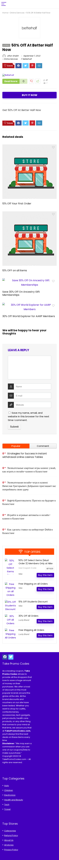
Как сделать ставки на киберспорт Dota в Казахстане (27, 531)
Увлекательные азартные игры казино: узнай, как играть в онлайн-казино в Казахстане (29, 469)
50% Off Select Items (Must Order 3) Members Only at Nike (36, 562)
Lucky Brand (24, 620)
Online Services (17, 12)
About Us (8, 840)
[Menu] (4, 4)
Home (5, 12)
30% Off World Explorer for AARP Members (28, 316)
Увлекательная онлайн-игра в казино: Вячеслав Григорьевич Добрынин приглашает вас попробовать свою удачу (29, 486)
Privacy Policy (11, 849)
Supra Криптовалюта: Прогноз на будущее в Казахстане (29, 502)
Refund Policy (11, 835)
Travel (7, 809)
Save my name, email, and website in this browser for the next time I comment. (28, 416)
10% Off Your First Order (16, 203)
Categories (10, 830)
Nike (20, 574)
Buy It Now (29, 95)
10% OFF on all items (14, 270)
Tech (6, 804)
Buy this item (45, 575)
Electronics (9, 795)
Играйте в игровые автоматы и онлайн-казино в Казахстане (26, 516)
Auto (6, 785)
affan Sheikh (13, 55)
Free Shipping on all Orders (33, 583)
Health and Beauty (13, 799)
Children (8, 790)
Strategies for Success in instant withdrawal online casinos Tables (24, 455)
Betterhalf (27, 59)
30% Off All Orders (28, 615)
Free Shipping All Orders (31, 630)
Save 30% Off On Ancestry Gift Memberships (21, 293)
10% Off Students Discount (33, 601)
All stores (9, 844)
